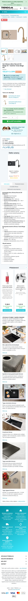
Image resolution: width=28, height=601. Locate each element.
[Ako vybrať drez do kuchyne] (14, 334)
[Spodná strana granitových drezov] (14, 363)
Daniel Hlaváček (16, 589)
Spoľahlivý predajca (7, 556)
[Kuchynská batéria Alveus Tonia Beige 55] (5, 102)
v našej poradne (21, 501)
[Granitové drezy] (14, 422)
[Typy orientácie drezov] (14, 392)
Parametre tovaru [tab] (19, 184)
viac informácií (23, 568)
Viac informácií (7, 89)
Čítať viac (4, 352)
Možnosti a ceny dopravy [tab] (14, 189)
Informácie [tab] (6, 184)
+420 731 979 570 (18, 130)
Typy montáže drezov (8, 461)
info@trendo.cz (17, 133)
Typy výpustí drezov (8, 490)
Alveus (8, 138)
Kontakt (3, 564)
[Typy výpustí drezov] (14, 480)
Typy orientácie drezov (9, 403)
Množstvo (4, 117)
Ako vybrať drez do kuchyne (10, 345)
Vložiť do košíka (14, 121)
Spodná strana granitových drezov (12, 374)
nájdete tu (19, 4)
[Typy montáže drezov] (14, 451)
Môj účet (4, 561)
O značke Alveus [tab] (14, 186)
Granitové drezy (7, 432)
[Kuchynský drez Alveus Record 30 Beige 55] (5, 96)
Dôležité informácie (7, 558)
